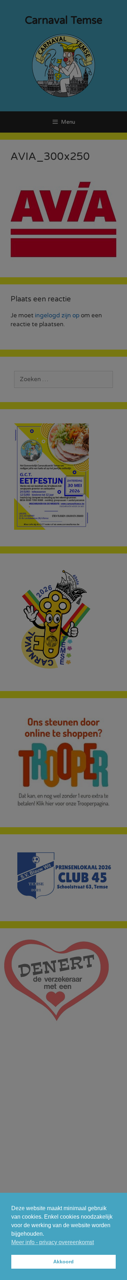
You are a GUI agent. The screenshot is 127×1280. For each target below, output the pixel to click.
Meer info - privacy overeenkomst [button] (52, 1242)
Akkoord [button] (63, 1261)
